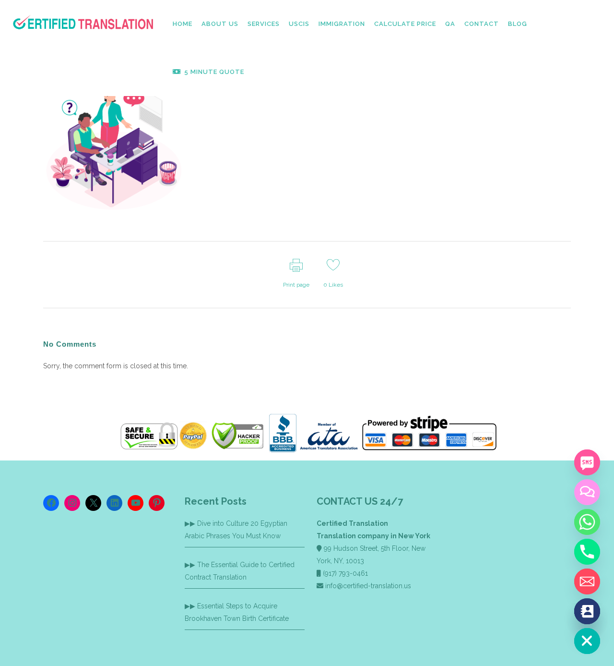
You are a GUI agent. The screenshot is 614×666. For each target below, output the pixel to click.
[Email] (587, 581)
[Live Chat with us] (587, 492)
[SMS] (587, 462)
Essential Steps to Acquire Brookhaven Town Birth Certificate (237, 612)
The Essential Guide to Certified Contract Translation (240, 571)
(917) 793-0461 (345, 573)
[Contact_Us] (587, 611)
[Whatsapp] (587, 522)
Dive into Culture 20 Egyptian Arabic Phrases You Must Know (236, 530)
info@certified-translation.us (368, 586)
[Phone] (587, 552)
